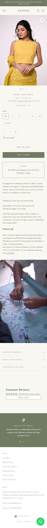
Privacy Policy (8, 475)
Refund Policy (8, 462)
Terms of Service (9, 479)
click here (10, 253)
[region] (23, 427)
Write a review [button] (23, 397)
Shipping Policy (9, 471)
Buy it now (23, 155)
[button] (8, 137)
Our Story (6, 458)
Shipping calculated (24, 101)
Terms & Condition (10, 466)
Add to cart (24, 147)
